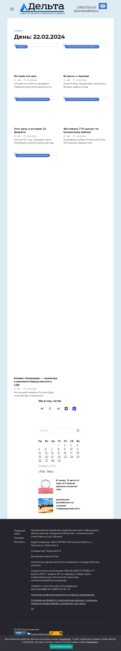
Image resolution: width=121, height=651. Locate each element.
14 (52, 452)
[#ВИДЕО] (36, 70)
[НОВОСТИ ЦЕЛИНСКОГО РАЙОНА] (85, 70)
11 (77, 448)
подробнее (65, 639)
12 (40, 452)
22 (59, 456)
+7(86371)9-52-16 (86, 7)
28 (52, 460)
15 (59, 452)
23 (65, 456)
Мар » (50, 471)
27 (46, 460)
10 (71, 448)
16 (65, 452)
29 (59, 460)
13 (46, 452)
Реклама (19, 538)
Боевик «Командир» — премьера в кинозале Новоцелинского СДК (35, 381)
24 (71, 456)
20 (46, 456)
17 (71, 452)
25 (78, 456)
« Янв (41, 471)
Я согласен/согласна (61, 646)
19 (40, 456)
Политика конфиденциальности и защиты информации (62, 594)
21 (52, 456)
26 (40, 460)
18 (78, 452)
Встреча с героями (76, 76)
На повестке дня (25, 76)
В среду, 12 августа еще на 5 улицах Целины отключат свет (67, 485)
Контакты (19, 542)
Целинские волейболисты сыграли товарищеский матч (68, 504)
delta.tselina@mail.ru (86, 10)
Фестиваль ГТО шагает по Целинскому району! (81, 130)
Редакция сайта (19, 532)
